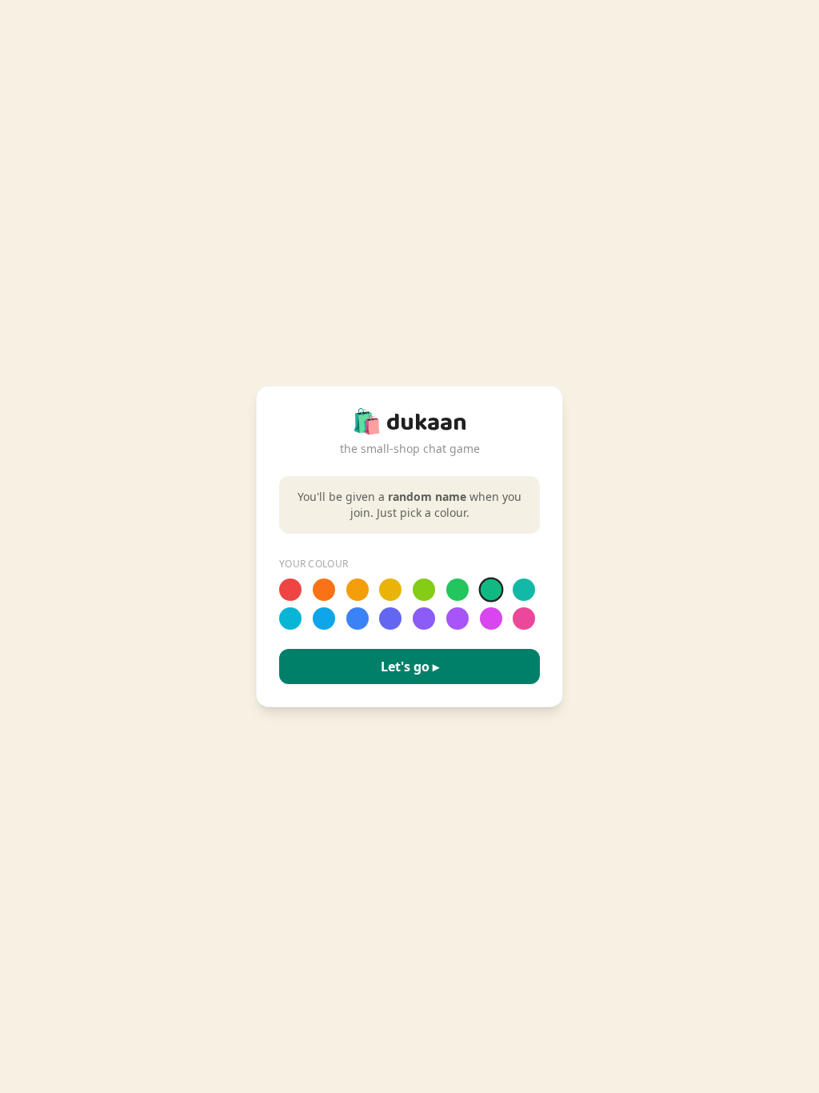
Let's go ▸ (410, 666)
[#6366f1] (390, 618)
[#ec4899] (524, 618)
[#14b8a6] (524, 590)
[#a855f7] (457, 618)
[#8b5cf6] (424, 618)
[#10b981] (490, 590)
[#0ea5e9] (324, 618)
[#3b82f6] (357, 618)
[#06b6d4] (290, 618)
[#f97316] (324, 590)
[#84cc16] (424, 590)
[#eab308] (390, 590)
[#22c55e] (457, 590)
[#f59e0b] (357, 590)
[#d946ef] (491, 618)
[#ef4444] (290, 590)
